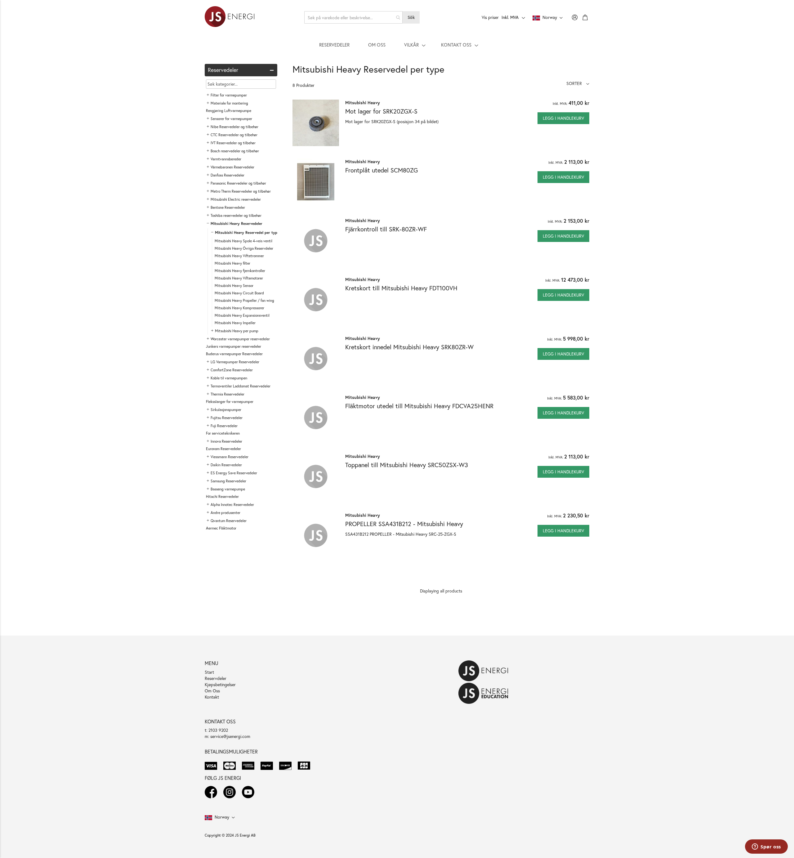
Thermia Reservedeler (227, 394)
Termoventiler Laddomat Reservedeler (240, 386)
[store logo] (229, 17)
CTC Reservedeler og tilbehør (234, 134)
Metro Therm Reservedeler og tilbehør (241, 191)
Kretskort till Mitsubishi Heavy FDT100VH (401, 288)
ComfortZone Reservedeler (232, 370)
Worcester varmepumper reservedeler (240, 339)
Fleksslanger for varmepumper (229, 401)
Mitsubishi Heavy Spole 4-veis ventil (243, 241)
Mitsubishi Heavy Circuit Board (239, 293)
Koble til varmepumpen (229, 378)
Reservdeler (215, 678)
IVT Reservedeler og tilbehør (233, 143)
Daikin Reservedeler (226, 465)
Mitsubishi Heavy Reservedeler (236, 223)
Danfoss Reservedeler (227, 175)
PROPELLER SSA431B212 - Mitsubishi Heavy (404, 524)
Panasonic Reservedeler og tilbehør (238, 183)
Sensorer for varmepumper (231, 118)
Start (209, 672)
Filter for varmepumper (229, 95)
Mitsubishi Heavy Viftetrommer (239, 255)
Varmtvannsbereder (226, 159)
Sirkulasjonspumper (226, 409)
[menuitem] (334, 45)
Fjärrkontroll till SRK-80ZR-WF (386, 229)
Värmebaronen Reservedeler (232, 167)
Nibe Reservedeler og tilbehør (234, 126)
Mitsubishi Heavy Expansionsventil (242, 315)
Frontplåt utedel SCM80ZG (381, 170)
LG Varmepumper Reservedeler (235, 362)
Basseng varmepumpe (228, 489)
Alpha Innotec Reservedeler (232, 504)
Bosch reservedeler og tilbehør (235, 151)
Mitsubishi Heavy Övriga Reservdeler (244, 248)
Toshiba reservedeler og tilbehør (236, 215)
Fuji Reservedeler (224, 425)
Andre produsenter (225, 512)
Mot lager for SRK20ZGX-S (381, 111)
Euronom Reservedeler (223, 448)
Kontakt (212, 697)
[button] (577, 83)
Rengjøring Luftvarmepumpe (228, 110)
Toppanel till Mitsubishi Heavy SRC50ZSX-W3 (406, 465)
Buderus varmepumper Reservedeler (234, 353)
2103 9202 (218, 730)
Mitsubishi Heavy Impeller (235, 322)
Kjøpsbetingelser (220, 684)
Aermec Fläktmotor (221, 528)
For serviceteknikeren (223, 433)
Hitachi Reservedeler (222, 496)
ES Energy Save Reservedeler (234, 473)
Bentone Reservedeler (228, 207)
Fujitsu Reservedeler (227, 417)
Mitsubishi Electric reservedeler (236, 199)
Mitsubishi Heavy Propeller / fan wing (244, 300)
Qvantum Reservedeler (229, 520)
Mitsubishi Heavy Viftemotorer (239, 278)
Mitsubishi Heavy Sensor (234, 285)
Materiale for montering (229, 103)
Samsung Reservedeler (228, 481)
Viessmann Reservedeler (229, 456)
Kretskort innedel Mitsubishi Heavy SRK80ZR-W (409, 347)
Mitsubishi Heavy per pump (236, 330)
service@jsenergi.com (230, 736)
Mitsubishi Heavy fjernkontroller (240, 270)
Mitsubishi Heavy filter (232, 263)
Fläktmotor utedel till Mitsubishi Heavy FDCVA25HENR (419, 406)
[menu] (397, 45)
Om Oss (212, 691)
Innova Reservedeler (226, 441)
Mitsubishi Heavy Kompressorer (239, 308)
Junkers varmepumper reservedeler (233, 346)
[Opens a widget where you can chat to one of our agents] (766, 847)
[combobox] (353, 17)
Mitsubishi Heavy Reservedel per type (247, 232)
